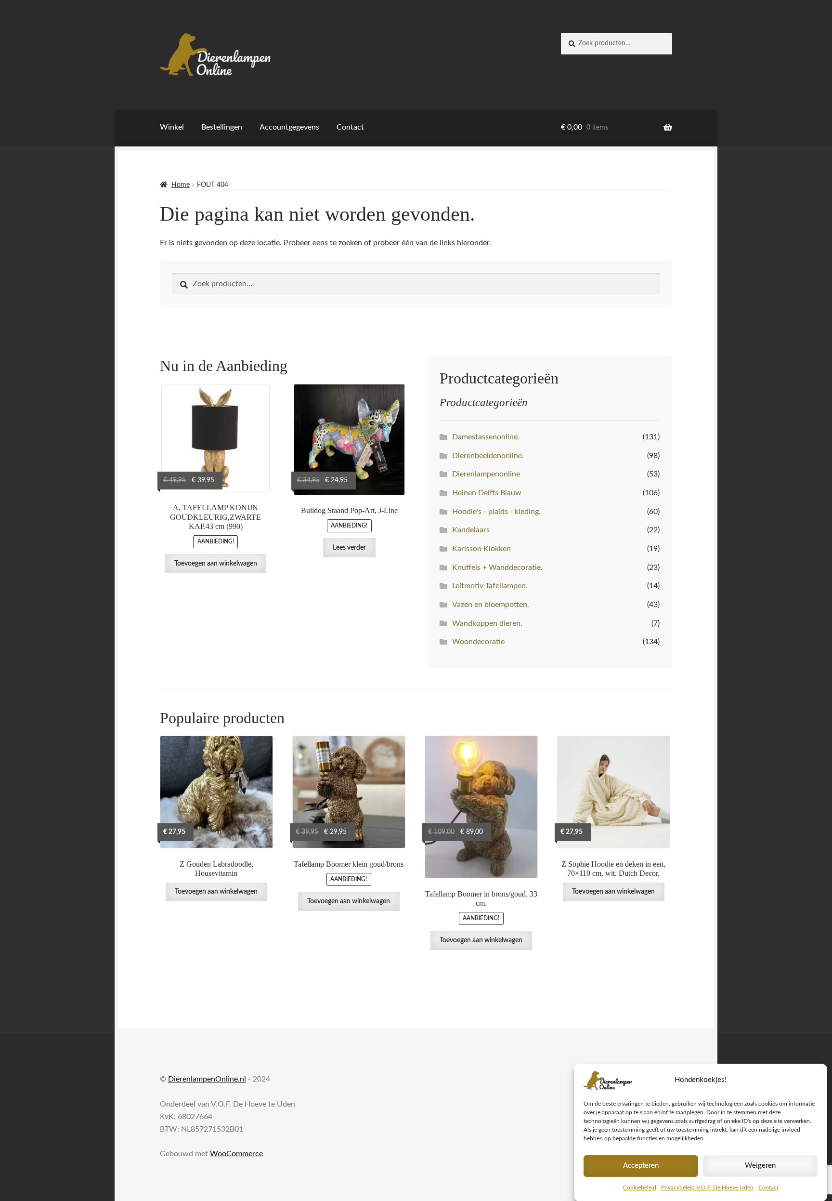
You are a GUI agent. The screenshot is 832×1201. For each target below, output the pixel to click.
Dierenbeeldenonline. (488, 456)
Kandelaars (471, 530)
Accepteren (641, 1165)
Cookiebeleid (639, 1187)
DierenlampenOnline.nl (207, 1079)
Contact (768, 1187)
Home (180, 185)
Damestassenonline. (486, 437)
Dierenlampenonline (486, 474)
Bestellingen (221, 127)
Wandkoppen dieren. (487, 623)
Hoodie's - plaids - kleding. (496, 511)
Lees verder (349, 547)
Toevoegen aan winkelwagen (215, 563)
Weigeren (760, 1165)
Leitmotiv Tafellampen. (490, 586)
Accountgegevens (289, 127)
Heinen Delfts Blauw (486, 493)
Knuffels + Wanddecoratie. (497, 567)
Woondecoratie (478, 642)
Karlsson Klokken (481, 549)
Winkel (172, 127)
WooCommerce (236, 1154)
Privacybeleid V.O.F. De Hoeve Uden (707, 1187)
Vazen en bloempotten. (490, 604)
